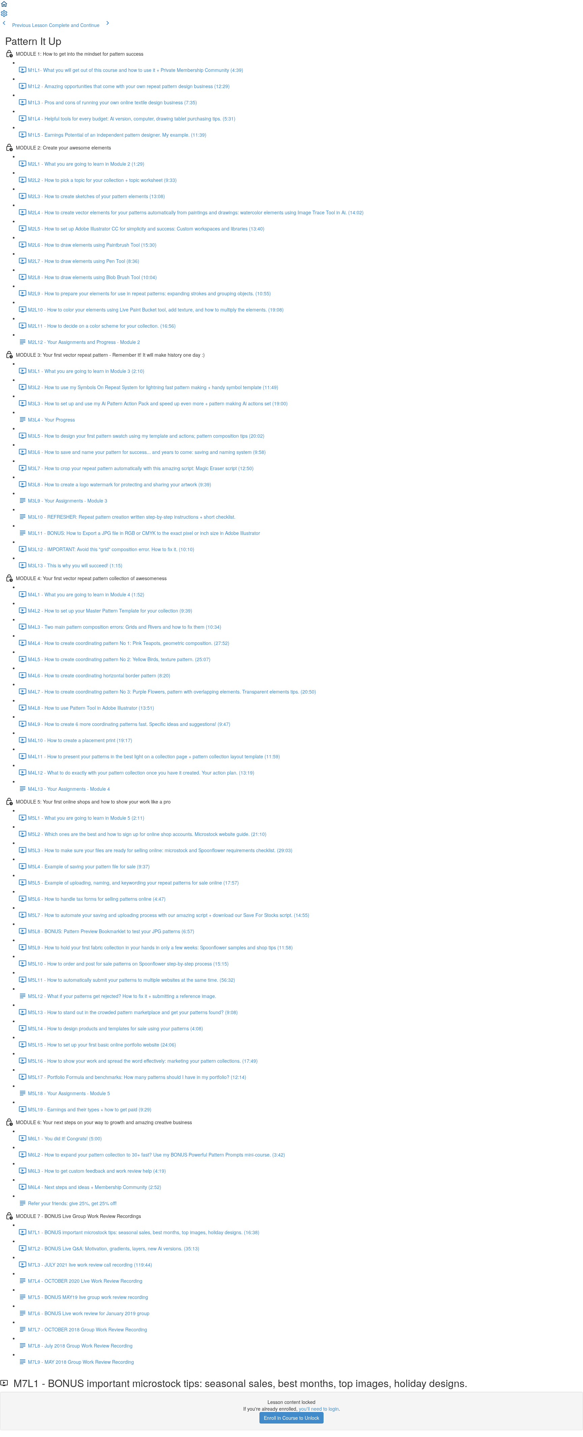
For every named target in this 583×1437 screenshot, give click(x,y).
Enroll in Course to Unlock (291, 1417)
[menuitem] (4, 15)
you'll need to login (319, 1408)
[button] (4, 6)
